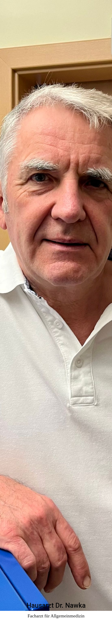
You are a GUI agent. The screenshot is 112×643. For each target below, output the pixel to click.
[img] (56, 321)
